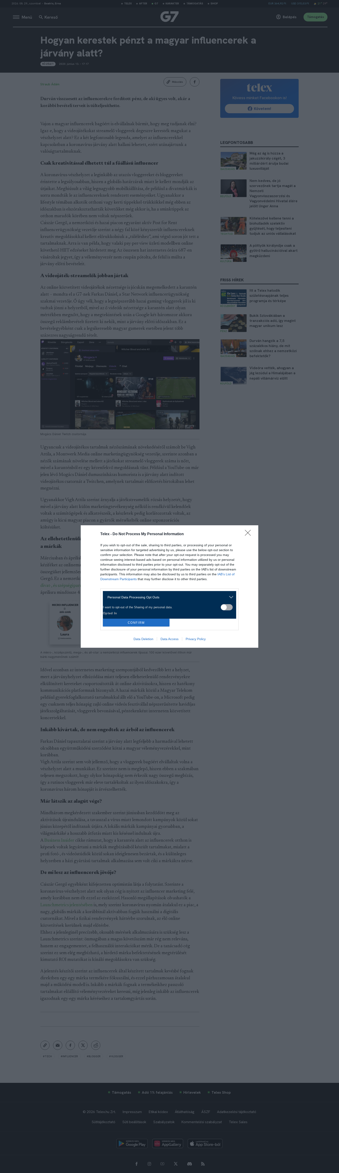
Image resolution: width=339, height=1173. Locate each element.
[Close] (249, 534)
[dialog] (169, 586)
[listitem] (168, 597)
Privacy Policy (196, 639)
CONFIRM (136, 622)
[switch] (227, 607)
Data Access (169, 639)
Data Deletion (143, 639)
